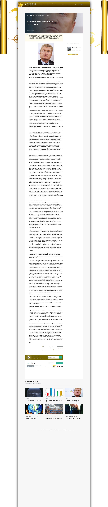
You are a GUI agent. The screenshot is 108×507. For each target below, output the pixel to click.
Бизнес (63, 4)
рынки (70, 4)
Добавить (53, 363)
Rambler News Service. (60, 346)
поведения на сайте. (50, 349)
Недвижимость (56, 4)
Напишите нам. (60, 349)
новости (42, 4)
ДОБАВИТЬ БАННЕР (73, 54)
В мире (48, 4)
